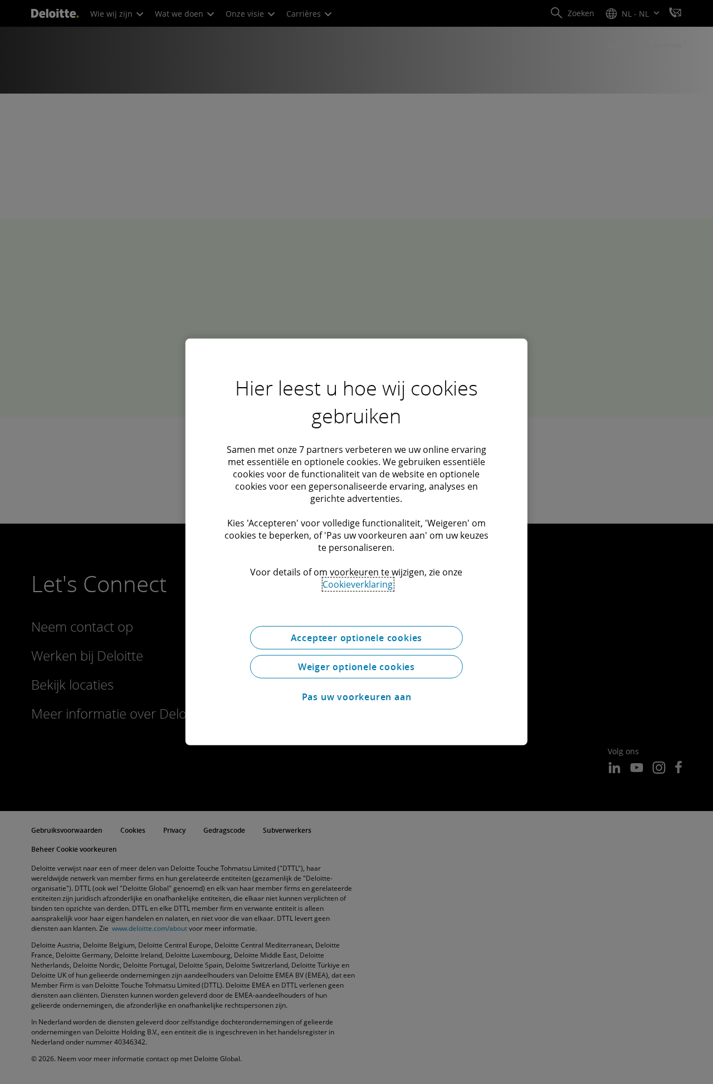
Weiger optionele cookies (356, 667)
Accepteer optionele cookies (357, 638)
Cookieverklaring (358, 584)
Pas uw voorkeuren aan (357, 697)
